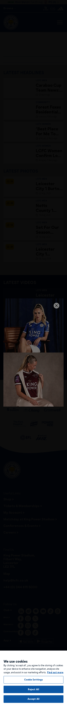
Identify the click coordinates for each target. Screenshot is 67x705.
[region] (33, 678)
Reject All (33, 689)
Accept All (33, 698)
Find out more (55, 672)
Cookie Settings (33, 679)
